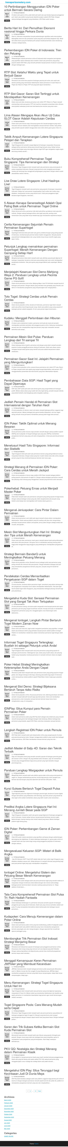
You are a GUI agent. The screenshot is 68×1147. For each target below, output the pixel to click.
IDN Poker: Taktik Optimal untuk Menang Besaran (30, 425)
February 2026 (8, 1103)
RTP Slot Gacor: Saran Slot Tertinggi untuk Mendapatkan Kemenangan (31, 95)
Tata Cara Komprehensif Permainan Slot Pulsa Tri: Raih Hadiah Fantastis (34, 896)
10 (35, 1091)
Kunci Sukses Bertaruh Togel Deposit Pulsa (32, 788)
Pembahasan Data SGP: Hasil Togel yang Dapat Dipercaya (31, 382)
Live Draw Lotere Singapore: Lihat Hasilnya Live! (31, 182)
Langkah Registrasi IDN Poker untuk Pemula (32, 730)
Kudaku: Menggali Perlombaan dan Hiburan (32, 318)
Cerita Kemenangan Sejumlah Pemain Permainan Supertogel (28, 226)
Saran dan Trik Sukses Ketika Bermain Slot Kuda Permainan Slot (31, 1028)
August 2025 (8, 1120)
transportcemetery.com (18, 2)
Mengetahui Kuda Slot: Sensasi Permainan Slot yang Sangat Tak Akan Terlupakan (31, 599)
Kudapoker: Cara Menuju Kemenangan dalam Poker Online (33, 918)
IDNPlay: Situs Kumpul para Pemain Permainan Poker (27, 710)
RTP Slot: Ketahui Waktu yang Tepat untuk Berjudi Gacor (31, 73)
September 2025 (9, 1117)
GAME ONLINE (8, 1136)
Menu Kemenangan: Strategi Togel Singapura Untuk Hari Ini (33, 984)
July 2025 (7, 1123)
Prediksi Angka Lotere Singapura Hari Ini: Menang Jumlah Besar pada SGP (30, 808)
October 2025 (8, 1114)
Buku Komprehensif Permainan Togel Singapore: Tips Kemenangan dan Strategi (31, 160)
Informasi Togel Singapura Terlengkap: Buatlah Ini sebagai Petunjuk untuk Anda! (30, 644)
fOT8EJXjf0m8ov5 (19, 13)
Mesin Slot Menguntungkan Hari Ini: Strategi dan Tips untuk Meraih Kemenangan (32, 533)
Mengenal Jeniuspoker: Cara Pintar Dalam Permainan (31, 511)
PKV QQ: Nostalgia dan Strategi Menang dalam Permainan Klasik (30, 1050)
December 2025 (9, 1109)
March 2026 (7, 1100)
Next (39, 1091)
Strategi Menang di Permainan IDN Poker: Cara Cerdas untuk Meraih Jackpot (31, 468)
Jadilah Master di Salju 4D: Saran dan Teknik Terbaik (33, 749)
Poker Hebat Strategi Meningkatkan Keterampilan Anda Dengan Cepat (27, 666)
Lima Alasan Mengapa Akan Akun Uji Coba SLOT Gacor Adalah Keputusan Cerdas (32, 116)
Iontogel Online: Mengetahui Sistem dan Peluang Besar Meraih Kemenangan (29, 874)
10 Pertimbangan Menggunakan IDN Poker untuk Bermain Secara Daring (31, 8)
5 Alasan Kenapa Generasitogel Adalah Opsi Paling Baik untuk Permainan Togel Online (33, 204)
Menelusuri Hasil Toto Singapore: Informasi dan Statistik (31, 447)
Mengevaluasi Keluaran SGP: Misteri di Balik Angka (32, 852)
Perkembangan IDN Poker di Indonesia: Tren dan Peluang (32, 51)
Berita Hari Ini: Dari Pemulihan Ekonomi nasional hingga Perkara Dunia (29, 29)
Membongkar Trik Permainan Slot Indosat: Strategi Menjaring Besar (31, 940)
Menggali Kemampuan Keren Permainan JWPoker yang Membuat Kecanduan (30, 962)
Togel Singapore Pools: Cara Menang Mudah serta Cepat (33, 1006)
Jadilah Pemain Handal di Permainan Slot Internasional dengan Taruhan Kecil (30, 403)
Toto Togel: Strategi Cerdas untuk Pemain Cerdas (30, 298)
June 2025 (7, 1126)
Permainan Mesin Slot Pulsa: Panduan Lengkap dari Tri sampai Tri (29, 338)
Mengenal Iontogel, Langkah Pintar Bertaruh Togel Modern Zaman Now (32, 621)
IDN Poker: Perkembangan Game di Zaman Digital (32, 830)
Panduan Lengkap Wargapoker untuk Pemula (33, 770)
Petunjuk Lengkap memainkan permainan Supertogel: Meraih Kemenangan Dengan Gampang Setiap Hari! (31, 249)
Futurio (36, 1144)
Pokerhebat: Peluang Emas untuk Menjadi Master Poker (31, 490)
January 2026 (8, 1106)
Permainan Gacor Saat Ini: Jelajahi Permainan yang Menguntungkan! (33, 360)
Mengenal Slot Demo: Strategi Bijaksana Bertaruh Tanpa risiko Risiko (30, 688)
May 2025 (7, 1129)
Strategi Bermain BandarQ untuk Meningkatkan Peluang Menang (25, 555)
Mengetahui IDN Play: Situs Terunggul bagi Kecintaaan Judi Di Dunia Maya (31, 1072)
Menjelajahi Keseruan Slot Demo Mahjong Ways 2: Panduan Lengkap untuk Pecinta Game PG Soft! (31, 275)
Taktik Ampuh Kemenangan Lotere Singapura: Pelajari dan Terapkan (33, 138)
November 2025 (9, 1111)
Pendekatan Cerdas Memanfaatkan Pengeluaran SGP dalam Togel (27, 577)
